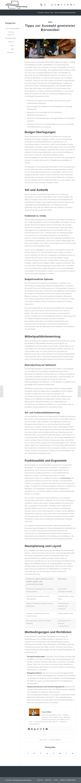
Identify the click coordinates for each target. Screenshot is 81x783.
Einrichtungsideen (9, 38)
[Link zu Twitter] (67, 4)
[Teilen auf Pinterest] (41, 753)
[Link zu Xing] (55, 4)
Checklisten (10, 52)
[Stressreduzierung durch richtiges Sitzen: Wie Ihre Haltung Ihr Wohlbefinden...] (79, 391)
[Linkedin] (35, 729)
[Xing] (38, 729)
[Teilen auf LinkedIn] (47, 753)
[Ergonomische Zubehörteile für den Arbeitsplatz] (1, 391)
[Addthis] (29, 729)
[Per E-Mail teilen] (72, 753)
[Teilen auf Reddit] (66, 753)
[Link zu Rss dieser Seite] (74, 4)
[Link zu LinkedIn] (52, 4)
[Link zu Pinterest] (61, 4)
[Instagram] (41, 729)
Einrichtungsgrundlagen (9, 28)
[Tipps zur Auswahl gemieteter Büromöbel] (50, 48)
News (12, 45)
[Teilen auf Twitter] (34, 753)
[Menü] (45, 5)
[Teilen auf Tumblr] (53, 753)
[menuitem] (40, 5)
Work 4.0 (11, 42)
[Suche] (40, 5)
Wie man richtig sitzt (10, 33)
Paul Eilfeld (56, 740)
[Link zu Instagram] (64, 4)
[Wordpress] (32, 729)
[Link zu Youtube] (58, 4)
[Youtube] (47, 729)
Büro (50, 22)
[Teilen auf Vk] (60, 753)
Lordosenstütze (65, 478)
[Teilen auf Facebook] (28, 753)
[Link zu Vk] (71, 4)
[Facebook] (44, 729)
